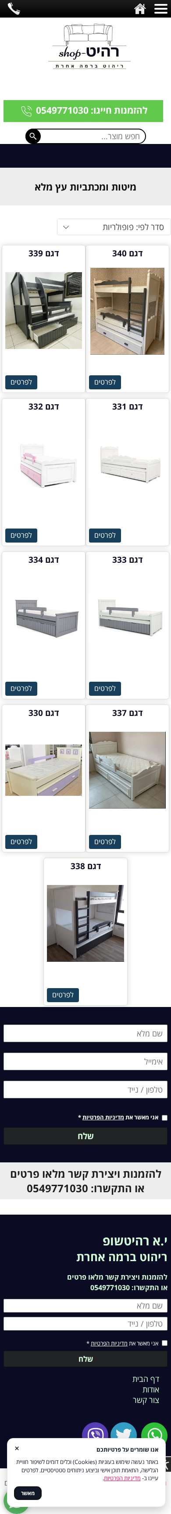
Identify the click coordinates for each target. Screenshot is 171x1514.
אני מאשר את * (118, 1117)
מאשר (28, 1493)
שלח (86, 1136)
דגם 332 (43, 406)
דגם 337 (127, 713)
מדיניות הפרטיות (103, 1117)
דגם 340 (127, 253)
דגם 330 (43, 713)
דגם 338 (86, 866)
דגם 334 (43, 559)
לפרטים (105, 382)
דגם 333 (127, 559)
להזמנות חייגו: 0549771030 (91, 110)
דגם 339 (43, 253)
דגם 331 (127, 406)
